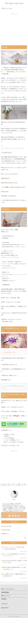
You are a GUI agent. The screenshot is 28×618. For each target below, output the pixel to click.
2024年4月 (6, 607)
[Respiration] (14, 4)
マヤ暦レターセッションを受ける (10, 257)
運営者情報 (6, 592)
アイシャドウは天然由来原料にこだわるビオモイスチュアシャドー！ (14, 554)
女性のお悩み (6, 529)
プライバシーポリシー (9, 589)
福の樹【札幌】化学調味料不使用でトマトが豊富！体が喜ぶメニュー (14, 568)
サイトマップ (6, 595)
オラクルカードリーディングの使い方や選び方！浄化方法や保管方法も (14, 548)
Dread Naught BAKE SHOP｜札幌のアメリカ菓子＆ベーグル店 (15, 561)
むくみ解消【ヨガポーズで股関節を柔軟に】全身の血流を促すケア (14, 575)
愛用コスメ (6, 533)
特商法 (5, 599)
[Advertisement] (14, 29)
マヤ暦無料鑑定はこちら (9, 352)
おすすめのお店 (7, 526)
